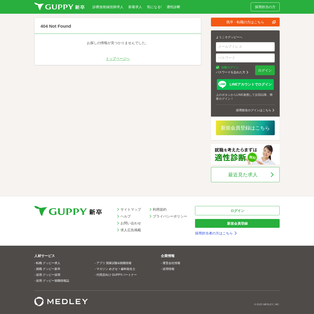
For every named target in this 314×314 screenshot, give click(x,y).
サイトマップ (130, 209)
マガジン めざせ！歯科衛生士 (115, 269)
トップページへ (118, 58)
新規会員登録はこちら (245, 128)
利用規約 (160, 209)
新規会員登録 (237, 223)
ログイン (265, 70)
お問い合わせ (130, 223)
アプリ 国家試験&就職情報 (113, 263)
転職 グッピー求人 (48, 263)
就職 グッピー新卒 (48, 269)
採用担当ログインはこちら (253, 110)
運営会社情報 (171, 263)
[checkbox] (217, 67)
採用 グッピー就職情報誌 (52, 280)
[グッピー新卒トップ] (59, 7)
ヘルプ (125, 216)
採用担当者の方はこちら (214, 233)
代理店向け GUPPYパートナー (116, 275)
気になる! (154, 7)
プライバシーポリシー (170, 216)
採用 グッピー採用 (48, 275)
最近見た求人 (243, 174)
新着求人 (135, 7)
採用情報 (168, 269)
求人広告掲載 (130, 230)
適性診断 (173, 7)
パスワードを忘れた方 (230, 72)
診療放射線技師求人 (107, 7)
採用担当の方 (265, 7)
